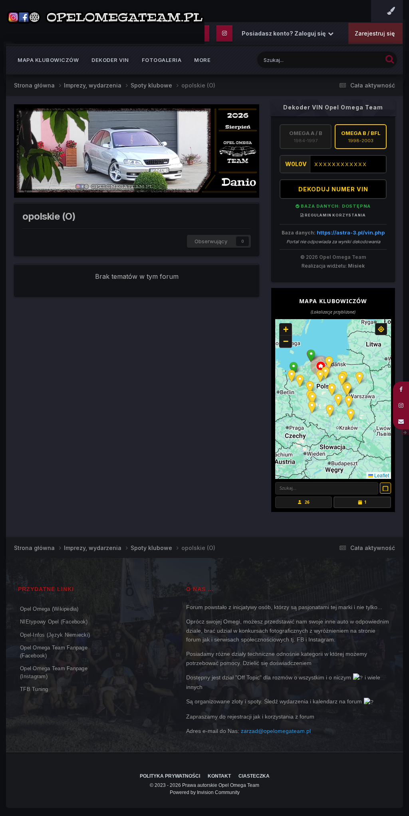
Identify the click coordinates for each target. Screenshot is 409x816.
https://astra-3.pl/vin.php (351, 232)
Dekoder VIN (110, 60)
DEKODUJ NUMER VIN (333, 189)
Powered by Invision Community (205, 792)
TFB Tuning (34, 689)
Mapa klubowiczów (48, 60)
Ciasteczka (254, 776)
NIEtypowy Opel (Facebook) (54, 622)
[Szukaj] (389, 59)
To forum (360, 60)
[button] (311, 355)
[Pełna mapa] (385, 488)
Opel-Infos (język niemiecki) (55, 635)
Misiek (356, 266)
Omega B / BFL (361, 136)
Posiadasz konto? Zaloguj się (285, 33)
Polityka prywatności (170, 776)
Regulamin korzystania (335, 215)
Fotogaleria (162, 60)
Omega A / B (305, 136)
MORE (202, 60)
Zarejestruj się (375, 33)
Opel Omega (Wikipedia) (49, 609)
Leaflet (381, 475)
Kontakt (219, 776)
